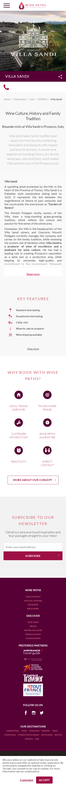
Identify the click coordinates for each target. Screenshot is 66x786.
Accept (44, 780)
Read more (33, 274)
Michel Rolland (33, 630)
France (46, 730)
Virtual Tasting (33, 600)
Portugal (10, 734)
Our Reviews (33, 638)
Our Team (33, 622)
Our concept (33, 596)
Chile (24, 730)
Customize (26, 780)
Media (33, 626)
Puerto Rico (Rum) (28, 734)
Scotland (47, 734)
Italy (55, 730)
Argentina (13, 730)
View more (33, 348)
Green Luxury (33, 634)
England (34, 730)
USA (37, 739)
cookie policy (32, 771)
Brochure (33, 608)
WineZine (33, 604)
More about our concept (32, 479)
